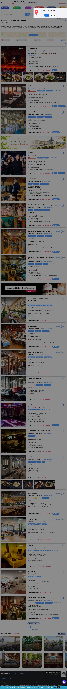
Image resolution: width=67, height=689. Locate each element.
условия (54, 687)
